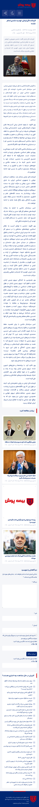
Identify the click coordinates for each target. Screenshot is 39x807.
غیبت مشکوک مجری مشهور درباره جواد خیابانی (20, 699)
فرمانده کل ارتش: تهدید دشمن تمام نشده (21, 22)
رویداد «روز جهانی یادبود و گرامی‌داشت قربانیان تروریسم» (22, 521)
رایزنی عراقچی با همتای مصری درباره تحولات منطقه (20, 442)
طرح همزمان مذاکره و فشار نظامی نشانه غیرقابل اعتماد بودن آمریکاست (19, 726)
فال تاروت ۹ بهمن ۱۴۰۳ (25, 757)
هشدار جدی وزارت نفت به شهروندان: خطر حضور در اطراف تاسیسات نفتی (19, 783)
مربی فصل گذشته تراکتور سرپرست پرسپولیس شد (18, 747)
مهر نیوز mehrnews (29, 445)
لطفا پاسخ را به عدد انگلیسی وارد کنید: (25, 641)
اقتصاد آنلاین (15, 30)
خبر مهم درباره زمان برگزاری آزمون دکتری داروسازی (19, 753)
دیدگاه (34, 582)
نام (35, 613)
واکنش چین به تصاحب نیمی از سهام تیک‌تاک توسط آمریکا (18, 732)
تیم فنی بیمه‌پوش (17, 803)
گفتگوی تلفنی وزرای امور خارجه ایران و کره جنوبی (19, 693)
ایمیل (34, 625)
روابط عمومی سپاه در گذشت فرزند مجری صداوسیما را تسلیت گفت (19, 705)
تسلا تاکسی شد (27, 778)
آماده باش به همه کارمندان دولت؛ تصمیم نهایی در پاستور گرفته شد (19, 711)
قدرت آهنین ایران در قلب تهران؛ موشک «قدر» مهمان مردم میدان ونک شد (18, 768)
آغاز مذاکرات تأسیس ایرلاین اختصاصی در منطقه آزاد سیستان (19, 737)
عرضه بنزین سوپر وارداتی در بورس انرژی (20, 742)
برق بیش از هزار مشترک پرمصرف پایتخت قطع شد (18, 682)
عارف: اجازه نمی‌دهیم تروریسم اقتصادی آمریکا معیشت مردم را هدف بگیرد (21, 476)
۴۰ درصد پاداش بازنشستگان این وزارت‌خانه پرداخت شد (19, 774)
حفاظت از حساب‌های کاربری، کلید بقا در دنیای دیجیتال (18, 716)
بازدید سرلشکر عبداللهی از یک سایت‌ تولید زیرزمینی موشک (20, 557)
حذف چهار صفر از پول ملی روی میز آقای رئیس (18, 721)
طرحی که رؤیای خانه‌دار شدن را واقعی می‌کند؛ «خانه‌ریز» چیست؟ (18, 687)
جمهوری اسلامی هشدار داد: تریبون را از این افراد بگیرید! (19, 762)
